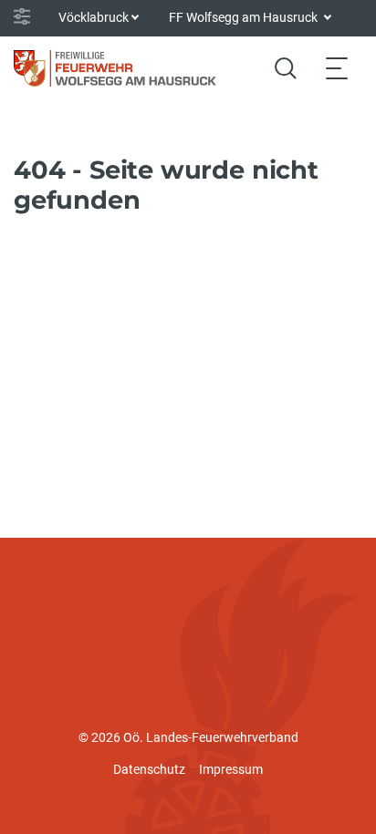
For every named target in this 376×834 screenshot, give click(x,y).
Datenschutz (149, 769)
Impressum (231, 769)
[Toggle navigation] (336, 67)
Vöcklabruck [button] (93, 17)
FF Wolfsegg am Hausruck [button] (244, 17)
